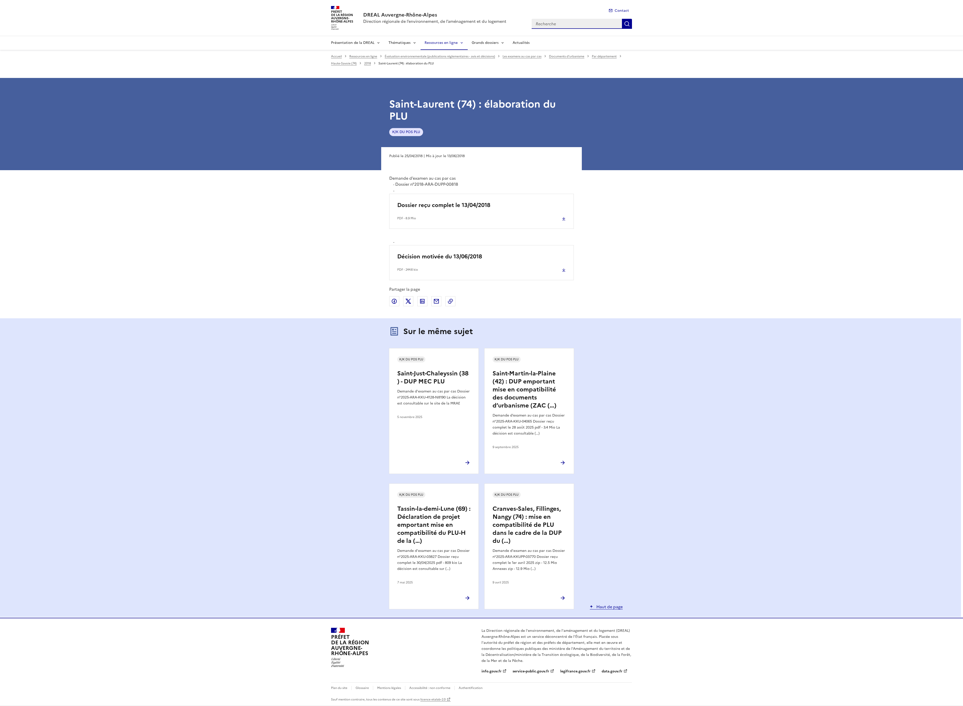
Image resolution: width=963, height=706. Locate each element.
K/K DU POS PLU (406, 132)
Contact (622, 10)
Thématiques (399, 42)
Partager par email (436, 301)
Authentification (471, 688)
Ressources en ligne (441, 42)
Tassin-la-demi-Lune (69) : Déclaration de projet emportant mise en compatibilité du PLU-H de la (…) (433, 524)
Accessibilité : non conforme (429, 688)
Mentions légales (389, 688)
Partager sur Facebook (394, 301)
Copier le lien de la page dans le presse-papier (450, 301)
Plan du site (339, 688)
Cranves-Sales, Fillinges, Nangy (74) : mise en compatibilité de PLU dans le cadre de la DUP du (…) (527, 524)
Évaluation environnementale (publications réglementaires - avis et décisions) (440, 56)
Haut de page (609, 607)
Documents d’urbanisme (566, 56)
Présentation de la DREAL (352, 42)
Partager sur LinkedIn (422, 301)
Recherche (627, 24)
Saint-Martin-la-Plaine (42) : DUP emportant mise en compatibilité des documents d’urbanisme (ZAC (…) (524, 389)
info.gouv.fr (492, 671)
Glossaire (362, 688)
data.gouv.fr (612, 671)
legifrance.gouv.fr (575, 671)
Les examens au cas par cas (522, 56)
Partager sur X (408, 301)
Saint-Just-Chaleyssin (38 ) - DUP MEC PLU (432, 377)
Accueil (336, 56)
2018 (367, 63)
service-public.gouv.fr (531, 671)
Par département (604, 56)
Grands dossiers (485, 42)
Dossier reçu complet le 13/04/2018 (443, 205)
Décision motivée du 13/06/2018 (439, 256)
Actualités (521, 42)
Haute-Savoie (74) (344, 63)
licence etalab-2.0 (433, 699)
